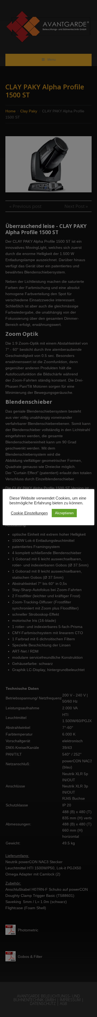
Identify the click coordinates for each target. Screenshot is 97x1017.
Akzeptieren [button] (64, 513)
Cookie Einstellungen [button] (29, 513)
